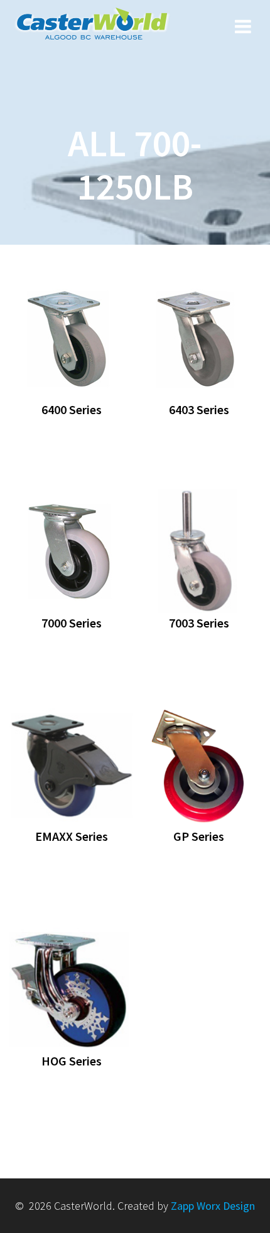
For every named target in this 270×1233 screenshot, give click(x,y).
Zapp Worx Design (213, 1205)
